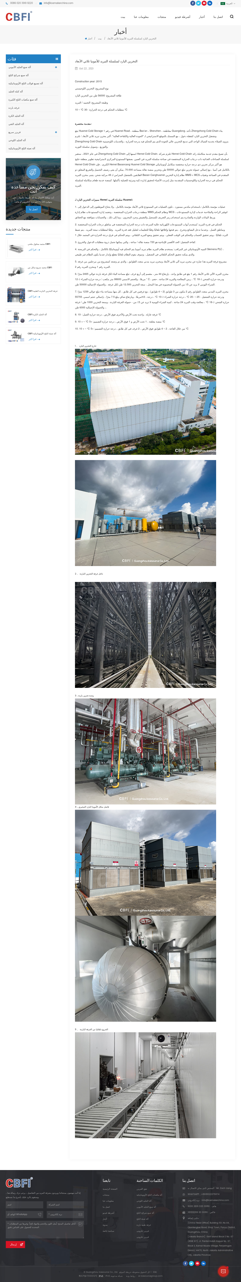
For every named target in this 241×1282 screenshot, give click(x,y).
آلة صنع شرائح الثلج (18, 75)
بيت (123, 17)
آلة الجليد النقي (16, 124)
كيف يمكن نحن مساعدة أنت (33, 189)
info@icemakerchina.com (58, 3)
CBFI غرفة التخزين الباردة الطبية (43, 291)
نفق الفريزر (142, 1189)
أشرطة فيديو (182, 17)
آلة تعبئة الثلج (142, 1219)
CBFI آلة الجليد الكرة (37, 314)
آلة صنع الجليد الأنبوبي (19, 67)
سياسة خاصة (108, 1231)
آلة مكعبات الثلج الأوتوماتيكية (149, 1195)
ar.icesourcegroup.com (150, 1276)
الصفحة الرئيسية (110, 1189)
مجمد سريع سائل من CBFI (40, 267)
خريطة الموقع (125, 1272)
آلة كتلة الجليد (15, 92)
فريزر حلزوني (143, 1231)
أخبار (202, 17)
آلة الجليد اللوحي (17, 140)
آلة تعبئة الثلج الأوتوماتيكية (21, 148)
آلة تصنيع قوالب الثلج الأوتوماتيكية (25, 83)
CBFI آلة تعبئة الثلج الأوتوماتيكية (42, 333)
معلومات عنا (141, 17)
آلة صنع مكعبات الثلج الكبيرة (22, 100)
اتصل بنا (218, 17)
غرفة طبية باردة (144, 1225)
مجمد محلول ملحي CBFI (39, 244)
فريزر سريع (14, 132)
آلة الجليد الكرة (16, 116)
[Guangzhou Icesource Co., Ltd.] (19, 16)
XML (155, 1272)
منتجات (162, 17)
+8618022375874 (210, 1194)
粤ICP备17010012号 (88, 1276)
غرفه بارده (13, 108)
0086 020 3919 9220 (21, 3)
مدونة (105, 1225)
